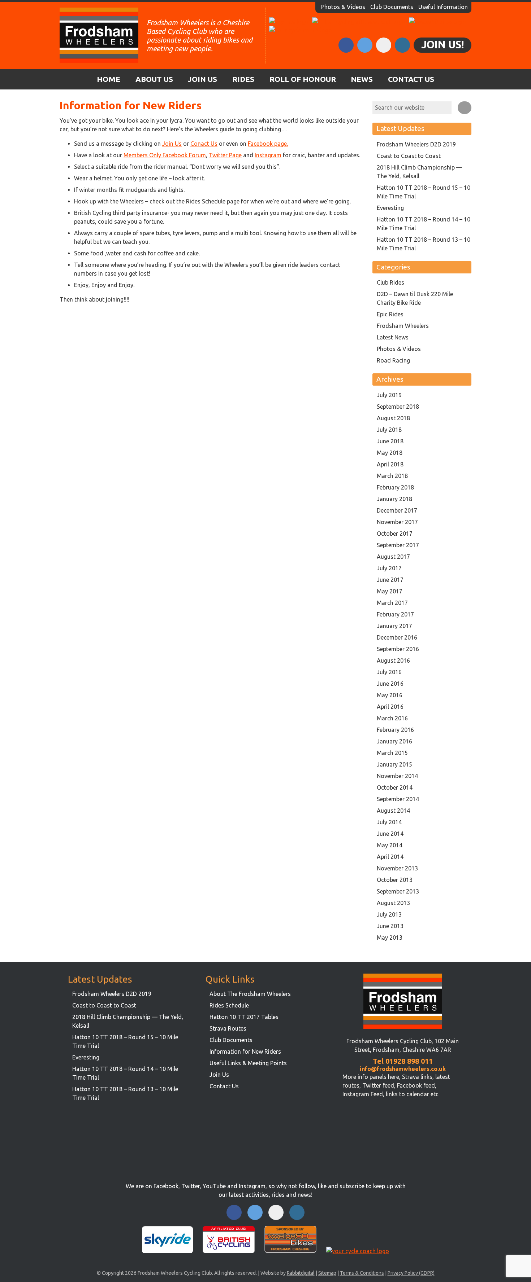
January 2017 (394, 626)
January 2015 (394, 764)
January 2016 (394, 741)
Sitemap (327, 1273)
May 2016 (389, 695)
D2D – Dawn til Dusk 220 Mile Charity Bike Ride (415, 298)
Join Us (202, 79)
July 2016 (389, 672)
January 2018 (394, 499)
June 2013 (390, 926)
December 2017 (397, 510)
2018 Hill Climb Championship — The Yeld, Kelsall (419, 171)
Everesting (390, 208)
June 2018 (390, 441)
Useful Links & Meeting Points (248, 1063)
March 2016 (392, 718)
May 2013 (389, 937)
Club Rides (390, 282)
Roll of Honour (302, 79)
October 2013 (395, 880)
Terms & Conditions (362, 1273)
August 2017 (393, 556)
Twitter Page (225, 155)
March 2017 (392, 603)
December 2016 (397, 637)
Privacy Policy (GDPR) (411, 1273)
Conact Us (203, 143)
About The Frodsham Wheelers (250, 994)
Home (108, 79)
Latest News (393, 337)
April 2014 (390, 856)
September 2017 (398, 545)
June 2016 (390, 683)
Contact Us (411, 79)
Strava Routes (228, 1028)
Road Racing (393, 360)
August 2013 (393, 903)
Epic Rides (390, 314)
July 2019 (389, 395)
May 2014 (389, 845)
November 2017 (397, 522)
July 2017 (389, 568)
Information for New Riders (245, 1051)
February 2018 (395, 487)
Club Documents (391, 7)
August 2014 (393, 810)
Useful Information (443, 7)
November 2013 (397, 868)
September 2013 (398, 891)
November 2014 (397, 776)
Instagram (268, 155)
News (362, 79)
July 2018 (389, 429)
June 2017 (390, 579)
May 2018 (389, 452)
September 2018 (398, 406)
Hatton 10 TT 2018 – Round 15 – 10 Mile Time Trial (423, 191)
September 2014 (398, 799)
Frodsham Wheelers (403, 325)
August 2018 (393, 418)
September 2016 (398, 649)
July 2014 (389, 822)
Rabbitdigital (301, 1273)
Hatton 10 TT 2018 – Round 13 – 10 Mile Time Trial (423, 243)
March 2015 (392, 753)
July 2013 (389, 914)
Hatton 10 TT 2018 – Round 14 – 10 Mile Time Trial (423, 223)
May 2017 (389, 591)
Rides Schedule (229, 1005)
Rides (243, 79)
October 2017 (395, 533)
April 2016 (390, 706)
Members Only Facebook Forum (165, 155)
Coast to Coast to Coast (409, 156)
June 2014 (390, 833)
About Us (154, 79)
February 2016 (395, 729)
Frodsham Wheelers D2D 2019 (416, 144)
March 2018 (392, 476)
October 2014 (395, 787)
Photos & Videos (343, 7)
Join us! (442, 44)
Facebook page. (268, 143)
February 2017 (395, 614)
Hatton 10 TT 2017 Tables (244, 1017)
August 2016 (393, 660)
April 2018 (390, 464)
